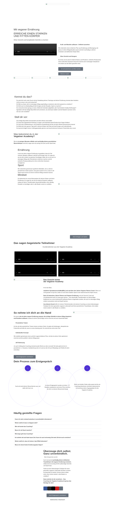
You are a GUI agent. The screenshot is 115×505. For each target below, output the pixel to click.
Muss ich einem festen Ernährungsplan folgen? (29, 444)
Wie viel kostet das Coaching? (24, 426)
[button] (57, 419)
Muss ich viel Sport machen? (23, 430)
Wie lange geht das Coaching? (24, 433)
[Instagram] (49, 488)
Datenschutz (54, 499)
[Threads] (53, 488)
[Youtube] (57, 488)
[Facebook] (45, 488)
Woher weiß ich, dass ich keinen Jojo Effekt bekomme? (31, 441)
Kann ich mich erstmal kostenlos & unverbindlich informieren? (33, 419)
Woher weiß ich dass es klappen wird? (26, 422)
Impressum (62, 499)
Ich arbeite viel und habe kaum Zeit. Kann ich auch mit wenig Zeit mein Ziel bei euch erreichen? (43, 437)
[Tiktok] (61, 488)
